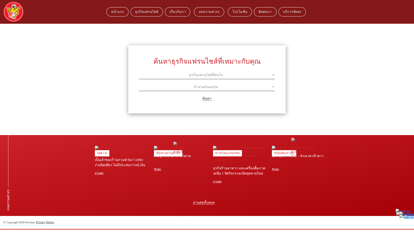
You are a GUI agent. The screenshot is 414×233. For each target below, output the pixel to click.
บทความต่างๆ (209, 12)
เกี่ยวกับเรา (177, 12)
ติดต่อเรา (265, 12)
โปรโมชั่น (239, 12)
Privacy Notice (45, 222)
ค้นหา (207, 98)
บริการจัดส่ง (292, 12)
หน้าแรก (117, 12)
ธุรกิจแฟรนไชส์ (146, 12)
